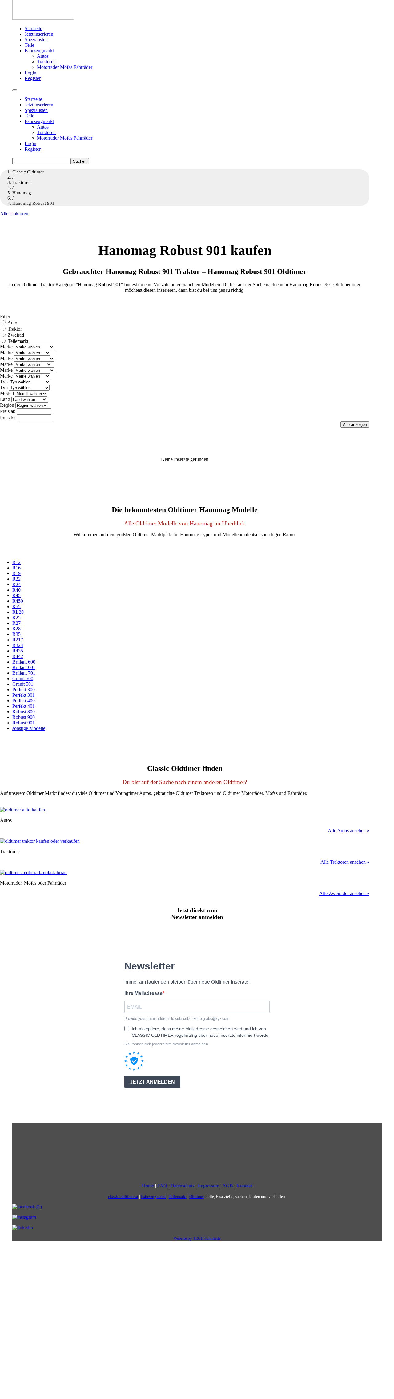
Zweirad (16, 335)
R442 (17, 656)
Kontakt (244, 1185)
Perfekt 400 (23, 700)
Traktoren (46, 61)
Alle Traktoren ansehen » (344, 862)
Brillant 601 (23, 667)
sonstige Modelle (28, 728)
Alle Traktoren (14, 213)
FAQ (162, 1185)
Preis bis (8, 417)
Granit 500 (22, 678)
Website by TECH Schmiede (197, 1238)
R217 (17, 639)
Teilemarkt (18, 341)
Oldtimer (196, 1196)
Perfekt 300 (23, 689)
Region (7, 405)
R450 (17, 601)
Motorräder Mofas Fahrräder (64, 67)
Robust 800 (23, 711)
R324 (17, 645)
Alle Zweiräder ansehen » (344, 893)
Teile (29, 45)
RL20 (18, 612)
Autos (43, 56)
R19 (16, 573)
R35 (16, 634)
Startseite (33, 28)
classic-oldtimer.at (123, 1196)
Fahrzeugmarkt (39, 50)
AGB (227, 1185)
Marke (6, 346)
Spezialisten (36, 39)
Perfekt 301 (23, 695)
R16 (16, 567)
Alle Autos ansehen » (348, 830)
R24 (16, 584)
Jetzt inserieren (39, 34)
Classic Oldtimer (28, 171)
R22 (16, 578)
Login (30, 72)
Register (33, 78)
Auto (12, 322)
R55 (16, 606)
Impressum (208, 1185)
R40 (16, 589)
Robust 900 (23, 717)
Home (148, 1185)
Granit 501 (22, 684)
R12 (16, 562)
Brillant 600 (23, 661)
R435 (17, 650)
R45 (16, 595)
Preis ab (7, 411)
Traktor (15, 328)
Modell (7, 393)
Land (5, 399)
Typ (4, 381)
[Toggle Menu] (14, 90)
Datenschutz (183, 1185)
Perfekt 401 (23, 706)
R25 (16, 617)
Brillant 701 (23, 673)
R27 (16, 623)
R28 (16, 628)
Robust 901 (23, 722)
